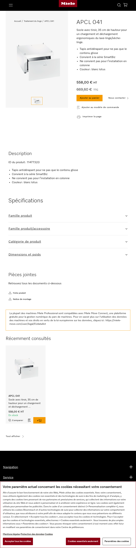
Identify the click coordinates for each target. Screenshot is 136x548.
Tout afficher (13, 436)
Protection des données (32, 534)
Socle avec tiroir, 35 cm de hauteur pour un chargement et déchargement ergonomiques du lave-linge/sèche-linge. (24, 403)
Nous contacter (117, 98)
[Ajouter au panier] (39, 420)
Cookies (49, 534)
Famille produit (20, 215)
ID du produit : (17, 162)
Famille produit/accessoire (29, 228)
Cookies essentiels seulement (83, 541)
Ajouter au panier (89, 98)
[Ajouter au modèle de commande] (29, 420)
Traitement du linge (33, 21)
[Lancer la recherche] (119, 5)
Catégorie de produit (24, 241)
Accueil (17, 21)
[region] (68, 514)
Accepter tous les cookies (18, 541)
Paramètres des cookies (116, 541)
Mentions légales (11, 534)
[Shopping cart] (125, 5)
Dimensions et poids (24, 254)
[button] (26, 5)
